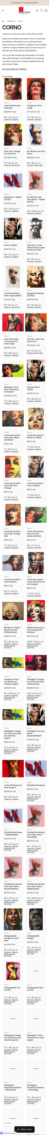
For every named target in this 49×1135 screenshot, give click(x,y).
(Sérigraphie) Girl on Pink (12, 989)
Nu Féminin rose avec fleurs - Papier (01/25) (36, 199)
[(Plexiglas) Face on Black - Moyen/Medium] (36, 714)
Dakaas (14, 1133)
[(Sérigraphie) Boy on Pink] (36, 971)
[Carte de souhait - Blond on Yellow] (36, 419)
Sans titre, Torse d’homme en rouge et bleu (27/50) (36, 247)
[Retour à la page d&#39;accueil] (3, 21)
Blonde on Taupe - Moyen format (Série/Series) (12, 629)
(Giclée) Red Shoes (36, 785)
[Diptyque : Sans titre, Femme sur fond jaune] (13, 370)
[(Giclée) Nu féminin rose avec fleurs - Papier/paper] (36, 867)
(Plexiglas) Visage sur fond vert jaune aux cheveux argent (12, 734)
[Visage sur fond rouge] (36, 89)
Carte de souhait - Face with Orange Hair (12, 533)
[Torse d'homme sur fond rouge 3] (13, 768)
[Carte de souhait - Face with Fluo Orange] (13, 467)
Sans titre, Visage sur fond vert (12, 152)
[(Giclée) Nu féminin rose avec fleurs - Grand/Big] (36, 816)
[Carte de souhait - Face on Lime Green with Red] (36, 515)
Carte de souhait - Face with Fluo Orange (12, 485)
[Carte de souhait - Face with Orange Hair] (13, 515)
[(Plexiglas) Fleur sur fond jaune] (13, 1124)
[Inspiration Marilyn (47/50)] (36, 277)
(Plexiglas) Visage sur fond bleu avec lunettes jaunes (12, 1039)
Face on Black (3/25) (33, 388)
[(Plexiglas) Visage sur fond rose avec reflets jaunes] (36, 663)
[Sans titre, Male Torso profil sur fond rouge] (13, 322)
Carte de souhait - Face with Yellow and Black (12, 437)
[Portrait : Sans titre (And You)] (36, 322)
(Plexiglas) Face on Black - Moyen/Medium (36, 733)
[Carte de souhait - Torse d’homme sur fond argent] (36, 563)
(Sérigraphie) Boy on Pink (35, 989)
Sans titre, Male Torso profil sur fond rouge (11, 341)
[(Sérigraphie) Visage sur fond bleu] (13, 919)
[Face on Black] (13, 228)
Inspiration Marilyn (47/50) (35, 294)
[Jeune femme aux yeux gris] (13, 89)
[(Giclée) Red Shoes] (36, 768)
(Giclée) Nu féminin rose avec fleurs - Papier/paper (36, 886)
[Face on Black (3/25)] (36, 370)
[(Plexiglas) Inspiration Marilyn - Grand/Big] (36, 1072)
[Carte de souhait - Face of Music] (13, 563)
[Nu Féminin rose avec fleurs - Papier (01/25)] (36, 180)
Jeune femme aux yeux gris (12, 106)
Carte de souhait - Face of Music (12, 580)
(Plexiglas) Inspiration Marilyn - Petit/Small (12, 1091)
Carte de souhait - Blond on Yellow (35, 436)
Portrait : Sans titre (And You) (35, 340)
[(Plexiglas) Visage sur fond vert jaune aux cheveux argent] (13, 714)
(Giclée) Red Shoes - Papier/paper (13, 833)
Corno (6, 103)
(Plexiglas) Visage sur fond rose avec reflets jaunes (35, 681)
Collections (11, 21)
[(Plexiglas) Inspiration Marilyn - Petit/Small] (13, 1072)
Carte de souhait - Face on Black (35, 484)
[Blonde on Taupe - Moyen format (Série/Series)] (13, 611)
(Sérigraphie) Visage (33, 937)
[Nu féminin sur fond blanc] (36, 135)
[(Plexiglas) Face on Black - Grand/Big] (36, 1124)
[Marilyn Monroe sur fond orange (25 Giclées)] (36, 611)
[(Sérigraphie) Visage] (36, 919)
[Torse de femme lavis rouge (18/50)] (13, 277)
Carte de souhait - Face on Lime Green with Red (35, 533)
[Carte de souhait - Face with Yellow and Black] (13, 419)
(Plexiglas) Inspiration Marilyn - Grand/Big (35, 1091)
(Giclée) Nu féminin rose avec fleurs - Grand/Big (36, 834)
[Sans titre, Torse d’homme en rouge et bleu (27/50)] (36, 228)
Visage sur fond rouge (34, 106)
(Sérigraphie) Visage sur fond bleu (11, 938)
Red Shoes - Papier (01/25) (13, 198)
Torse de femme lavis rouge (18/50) (12, 294)
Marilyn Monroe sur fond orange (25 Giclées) (35, 629)
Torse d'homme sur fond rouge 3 (13, 786)
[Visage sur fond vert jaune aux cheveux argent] (13, 663)
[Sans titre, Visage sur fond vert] (13, 135)
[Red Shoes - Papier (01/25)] (13, 180)
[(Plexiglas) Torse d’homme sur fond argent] (36, 1020)
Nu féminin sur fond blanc (36, 152)
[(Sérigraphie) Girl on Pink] (13, 971)
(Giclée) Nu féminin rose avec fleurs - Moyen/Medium (13, 886)
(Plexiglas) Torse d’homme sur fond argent (35, 1039)
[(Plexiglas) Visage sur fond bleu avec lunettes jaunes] (13, 1020)
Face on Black (10, 245)
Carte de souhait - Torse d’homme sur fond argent (36, 581)
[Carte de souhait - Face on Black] (36, 467)
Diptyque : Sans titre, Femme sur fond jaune (11, 389)
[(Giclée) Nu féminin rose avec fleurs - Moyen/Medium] (13, 867)
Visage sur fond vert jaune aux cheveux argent (11, 681)
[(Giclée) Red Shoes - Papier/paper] (13, 816)
